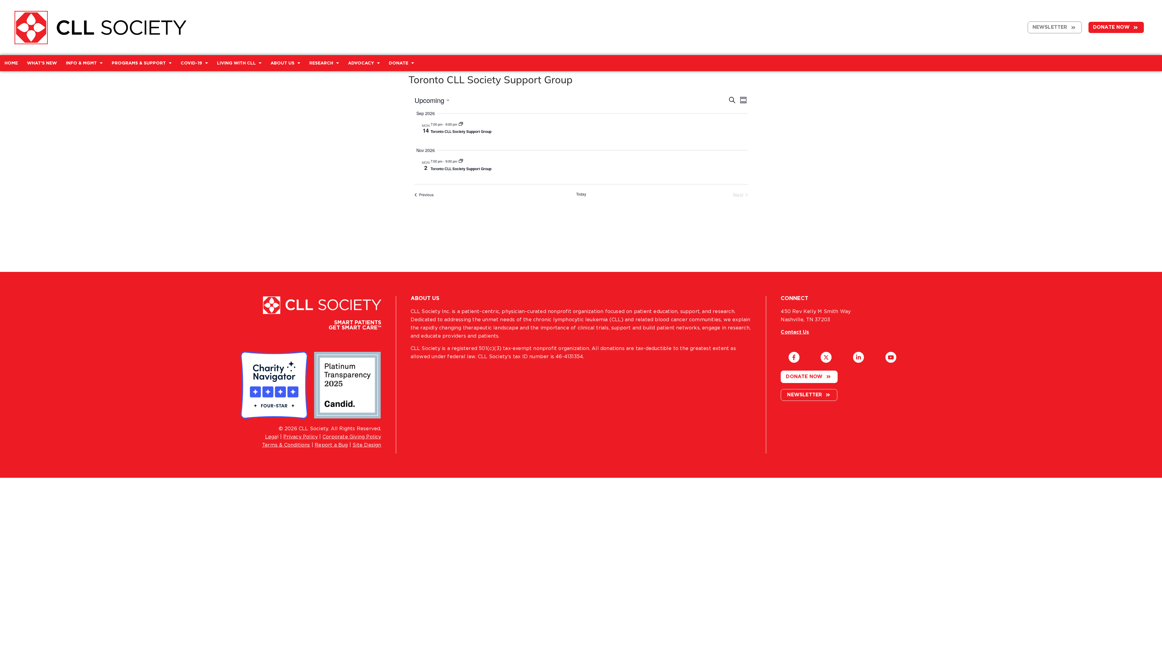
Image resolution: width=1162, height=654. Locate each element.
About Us (282, 63)
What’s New (42, 63)
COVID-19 (191, 63)
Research (321, 63)
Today (581, 194)
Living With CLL (236, 63)
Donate (398, 63)
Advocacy (361, 63)
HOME (11, 63)
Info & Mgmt (81, 63)
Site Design (367, 445)
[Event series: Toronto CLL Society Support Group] (461, 124)
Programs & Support (139, 63)
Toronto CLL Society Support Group (461, 131)
